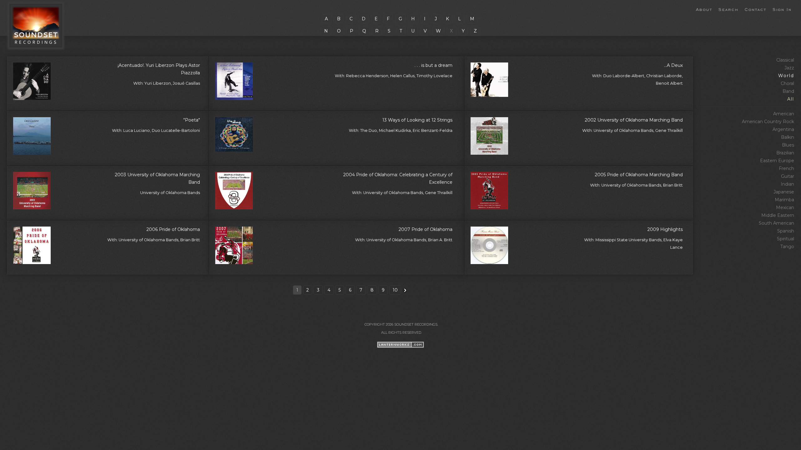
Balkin (787, 137)
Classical (785, 60)
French (786, 168)
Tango (787, 246)
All (790, 99)
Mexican (785, 207)
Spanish (785, 231)
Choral (787, 83)
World (786, 75)
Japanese (783, 192)
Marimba (784, 199)
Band (788, 91)
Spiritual (785, 239)
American (783, 114)
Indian (787, 184)
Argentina (783, 129)
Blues (788, 145)
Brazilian (785, 153)
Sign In (782, 9)
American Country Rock (768, 121)
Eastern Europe (777, 160)
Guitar (787, 176)
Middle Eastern (777, 215)
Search (728, 9)
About (704, 9)
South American (776, 223)
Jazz (789, 68)
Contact (755, 9)
